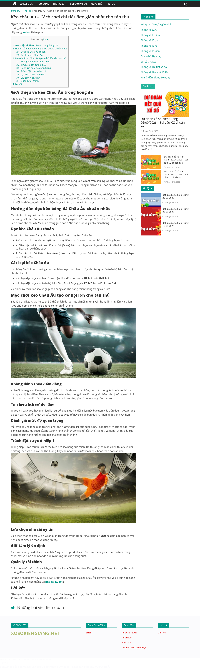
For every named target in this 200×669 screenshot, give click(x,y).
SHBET (89, 632)
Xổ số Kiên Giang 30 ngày (155, 77)
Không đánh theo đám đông (33, 61)
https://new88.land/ (41, 659)
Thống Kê (58, 3)
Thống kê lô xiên (150, 51)
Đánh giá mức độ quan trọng (33, 67)
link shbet (127, 637)
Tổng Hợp (27, 10)
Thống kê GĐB (149, 30)
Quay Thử (97, 3)
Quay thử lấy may (151, 56)
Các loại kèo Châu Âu (29, 54)
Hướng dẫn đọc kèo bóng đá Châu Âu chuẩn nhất (40, 48)
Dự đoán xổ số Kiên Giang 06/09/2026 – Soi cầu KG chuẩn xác (163, 122)
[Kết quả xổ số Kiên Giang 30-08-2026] (151, 195)
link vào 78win (129, 632)
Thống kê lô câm (150, 35)
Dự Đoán (44, 3)
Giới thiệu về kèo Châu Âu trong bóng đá (35, 45)
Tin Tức (110, 3)
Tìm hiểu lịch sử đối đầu (31, 64)
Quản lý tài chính (27, 80)
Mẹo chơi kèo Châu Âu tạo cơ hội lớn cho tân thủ (39, 58)
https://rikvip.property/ (134, 647)
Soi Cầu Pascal (79, 3)
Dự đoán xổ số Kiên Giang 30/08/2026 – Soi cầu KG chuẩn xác (176, 159)
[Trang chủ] (14, 4)
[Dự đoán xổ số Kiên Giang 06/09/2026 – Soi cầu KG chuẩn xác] (165, 93)
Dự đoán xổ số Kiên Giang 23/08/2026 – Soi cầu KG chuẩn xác (176, 174)
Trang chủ (15, 10)
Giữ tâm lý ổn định (28, 77)
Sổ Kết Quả (26, 3)
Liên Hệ (162, 632)
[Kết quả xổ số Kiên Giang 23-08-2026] (151, 209)
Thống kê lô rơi (149, 45)
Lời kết (17, 84)
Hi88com (126, 642)
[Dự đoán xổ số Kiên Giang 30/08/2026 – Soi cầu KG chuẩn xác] (151, 157)
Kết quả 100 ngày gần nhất (156, 24)
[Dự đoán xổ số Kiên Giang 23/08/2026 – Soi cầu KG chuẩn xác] (151, 171)
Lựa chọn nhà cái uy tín (30, 74)
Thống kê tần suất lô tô (154, 72)
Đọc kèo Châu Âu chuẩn (31, 51)
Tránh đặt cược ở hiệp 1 (31, 71)
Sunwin (4, 663)
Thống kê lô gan (150, 40)
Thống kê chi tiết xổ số (154, 67)
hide (45, 39)
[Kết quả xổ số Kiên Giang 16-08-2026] (151, 223)
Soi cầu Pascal (149, 61)
